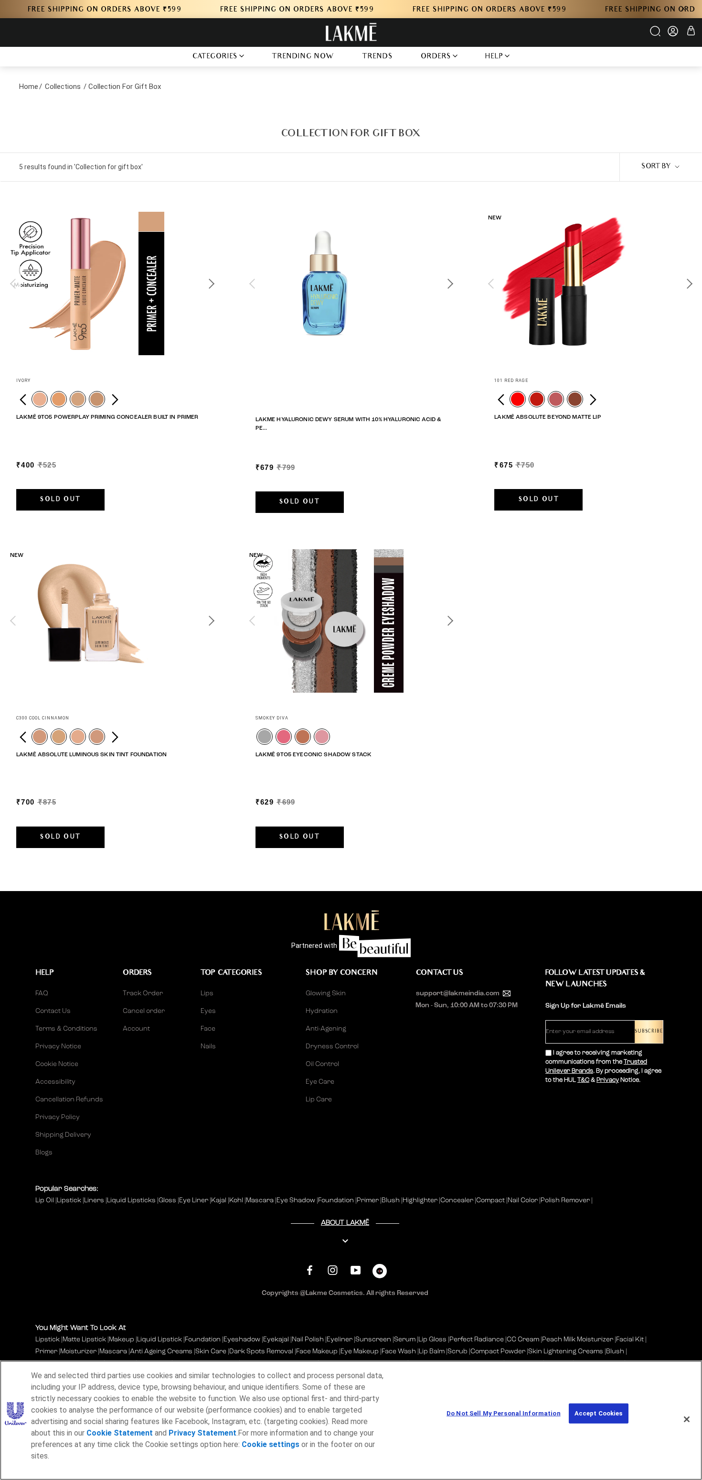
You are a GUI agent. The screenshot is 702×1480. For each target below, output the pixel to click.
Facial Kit (630, 1339)
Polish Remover (566, 1200)
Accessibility (55, 1081)
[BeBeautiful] (379, 1273)
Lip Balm (432, 1351)
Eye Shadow (297, 1200)
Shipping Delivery (63, 1135)
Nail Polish (308, 1339)
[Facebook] (310, 1269)
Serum (404, 1339)
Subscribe (649, 1031)
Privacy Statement (202, 1432)
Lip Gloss (432, 1339)
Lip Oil (45, 1200)
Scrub (457, 1351)
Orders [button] (436, 57)
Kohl (237, 1200)
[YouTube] (356, 1269)
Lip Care (319, 1099)
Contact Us (53, 1011)
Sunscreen (373, 1339)
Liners (95, 1200)
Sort (656, 167)
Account (136, 1028)
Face (208, 1028)
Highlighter (421, 1200)
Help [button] (494, 57)
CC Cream (523, 1339)
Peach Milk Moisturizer (577, 1339)
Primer (368, 1200)
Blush (391, 1200)
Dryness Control (332, 1046)
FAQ (41, 993)
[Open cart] (691, 32)
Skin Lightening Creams (565, 1351)
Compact (491, 1200)
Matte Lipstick (84, 1339)
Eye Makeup (359, 1351)
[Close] (686, 1419)
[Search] (655, 34)
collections (63, 86)
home (28, 86)
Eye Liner (194, 1200)
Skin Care (210, 1351)
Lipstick (70, 1200)
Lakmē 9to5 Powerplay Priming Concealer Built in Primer (107, 417)
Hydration (322, 1011)
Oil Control (322, 1064)
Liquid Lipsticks (132, 1200)
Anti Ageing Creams (161, 1351)
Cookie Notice (56, 1064)
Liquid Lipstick (159, 1339)
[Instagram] (333, 1269)
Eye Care (320, 1081)
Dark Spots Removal (261, 1351)
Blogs (44, 1152)
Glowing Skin (326, 993)
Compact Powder (497, 1351)
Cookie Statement (119, 1432)
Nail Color (523, 1200)
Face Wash (399, 1351)
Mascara (260, 1200)
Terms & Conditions (66, 1028)
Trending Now (303, 57)
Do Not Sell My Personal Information (504, 1413)
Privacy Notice (58, 1046)
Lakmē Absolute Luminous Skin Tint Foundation (91, 755)
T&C (583, 1080)
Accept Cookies (598, 1413)
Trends (377, 57)
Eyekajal (276, 1339)
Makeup (121, 1339)
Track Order (143, 993)
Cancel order (144, 1011)
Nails (208, 1046)
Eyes (208, 1011)
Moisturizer (78, 1351)
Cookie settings (270, 1444)
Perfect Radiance (476, 1339)
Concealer (457, 1200)
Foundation (336, 1200)
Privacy (607, 1080)
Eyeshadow (241, 1339)
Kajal (219, 1200)
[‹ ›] (112, 283)
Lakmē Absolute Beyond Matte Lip (547, 417)
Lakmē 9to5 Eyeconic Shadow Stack (313, 755)
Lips (207, 993)
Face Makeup (317, 1351)
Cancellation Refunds (69, 1099)
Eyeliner (339, 1339)
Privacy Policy (57, 1117)
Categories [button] (215, 57)
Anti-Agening (326, 1028)
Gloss (168, 1200)
